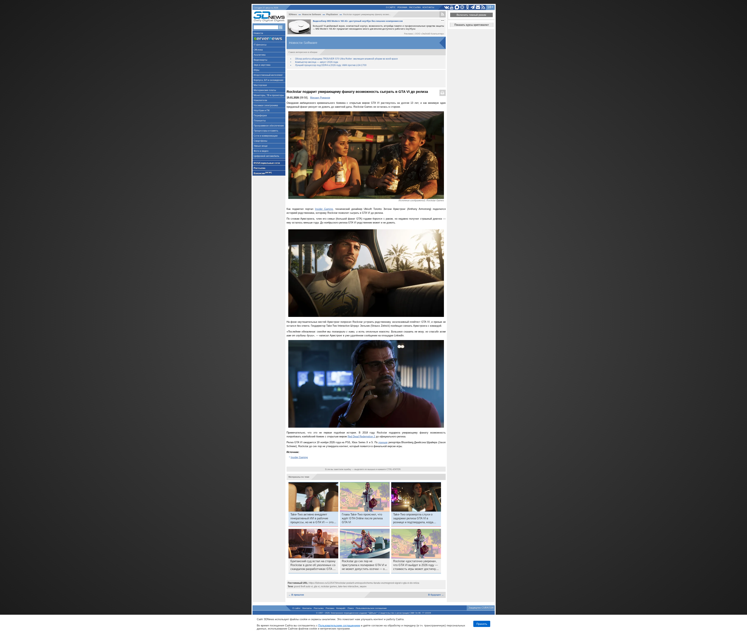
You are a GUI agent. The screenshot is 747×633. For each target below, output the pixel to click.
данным (383, 442)
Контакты (428, 7)
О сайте (390, 7)
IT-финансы (260, 44)
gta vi (317, 586)
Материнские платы (265, 90)
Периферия (260, 115)
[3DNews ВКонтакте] (446, 7)
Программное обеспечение (269, 125)
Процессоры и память (266, 130)
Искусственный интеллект (268, 75)
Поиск (351, 608)
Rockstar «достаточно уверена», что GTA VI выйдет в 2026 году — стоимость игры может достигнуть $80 (416, 565)
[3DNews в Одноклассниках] (467, 7)
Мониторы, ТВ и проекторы (269, 95)
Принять (481, 623)
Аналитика (260, 55)
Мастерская (260, 85)
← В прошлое (296, 594)
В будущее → (436, 594)
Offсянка (258, 49)
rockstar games (329, 586)
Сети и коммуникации (266, 136)
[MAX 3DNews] (457, 7)
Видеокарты (260, 60)
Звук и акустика (262, 65)
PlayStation (332, 14)
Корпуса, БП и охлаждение (268, 80)
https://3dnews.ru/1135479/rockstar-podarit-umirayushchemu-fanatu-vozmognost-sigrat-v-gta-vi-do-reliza (364, 583)
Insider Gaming (324, 208)
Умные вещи (260, 146)
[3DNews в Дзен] (462, 7)
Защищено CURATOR (481, 607)
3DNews (292, 14)
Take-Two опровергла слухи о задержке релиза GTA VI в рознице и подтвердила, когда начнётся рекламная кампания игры (413, 518)
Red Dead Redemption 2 (361, 436)
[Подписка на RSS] (483, 7)
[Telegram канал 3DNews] (472, 7)
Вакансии (263, 173)
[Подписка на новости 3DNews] (478, 7)
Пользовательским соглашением (339, 625)
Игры (256, 70)
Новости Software (311, 14)
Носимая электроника (266, 105)
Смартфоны (260, 141)
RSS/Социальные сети (267, 163)
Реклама (402, 7)
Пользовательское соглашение (371, 608)
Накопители (260, 100)
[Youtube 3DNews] (451, 7)
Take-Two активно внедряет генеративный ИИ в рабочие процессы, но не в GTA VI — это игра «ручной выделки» (311, 518)
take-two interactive (348, 586)
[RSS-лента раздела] (442, 14)
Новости (258, 33)
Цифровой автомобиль (266, 156)
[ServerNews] (269, 39)
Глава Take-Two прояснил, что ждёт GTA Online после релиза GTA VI (362, 518)
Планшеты (260, 120)
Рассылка (415, 7)
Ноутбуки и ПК (262, 110)
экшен (363, 586)
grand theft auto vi (303, 586)
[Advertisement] (366, 78)
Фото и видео (261, 151)
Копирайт (340, 608)
